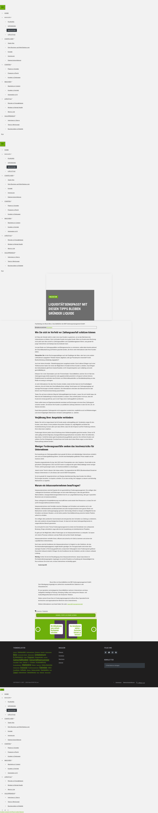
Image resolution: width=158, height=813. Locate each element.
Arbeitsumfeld (22, 652)
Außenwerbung (30, 652)
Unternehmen (22, 672)
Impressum (11, 56)
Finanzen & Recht (13, 73)
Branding (43, 652)
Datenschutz (31, 655)
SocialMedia (16, 670)
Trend (15, 672)
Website (42, 672)
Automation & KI (13, 94)
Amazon (15, 652)
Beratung (37, 652)
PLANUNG (11, 21)
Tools (50, 670)
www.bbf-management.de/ (75, 604)
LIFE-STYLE (11, 34)
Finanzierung (39, 657)
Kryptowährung (41, 662)
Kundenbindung (17, 665)
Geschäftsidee (20, 660)
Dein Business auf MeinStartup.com (19, 47)
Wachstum (61, 659)
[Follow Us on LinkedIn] (116, 652)
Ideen (20, 662)
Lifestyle (61, 662)
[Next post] (93, 629)
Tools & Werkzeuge (14, 124)
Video (38, 672)
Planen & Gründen (13, 69)
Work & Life (11, 111)
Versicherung (31, 672)
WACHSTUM (12, 30)
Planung (61, 652)
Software (23, 670)
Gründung (61, 655)
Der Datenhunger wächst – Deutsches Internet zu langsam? (75, 630)
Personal (23, 667)
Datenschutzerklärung (14, 60)
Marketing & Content (14, 86)
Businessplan (49, 652)
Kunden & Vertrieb (13, 90)
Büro (15, 655)
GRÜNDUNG (12, 26)
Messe (34, 665)
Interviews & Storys (14, 120)
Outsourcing (16, 667)
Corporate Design (22, 655)
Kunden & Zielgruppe (14, 77)
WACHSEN (8, 81)
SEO (49, 667)
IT (28, 662)
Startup (29, 670)
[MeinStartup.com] (7, 4)
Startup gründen (35, 670)
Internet (25, 662)
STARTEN (8, 64)
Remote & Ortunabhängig (15, 103)
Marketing (26, 665)
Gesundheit (16, 662)
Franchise (45, 657)
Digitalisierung (40, 655)
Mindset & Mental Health (15, 107)
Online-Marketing (47, 665)
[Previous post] (37, 629)
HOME (7, 13)
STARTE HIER (9, 39)
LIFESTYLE (8, 99)
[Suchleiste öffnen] (2, 134)
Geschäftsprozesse (39, 660)
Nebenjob (38, 665)
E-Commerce (18, 657)
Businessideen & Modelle (15, 129)
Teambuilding (45, 670)
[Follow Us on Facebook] (105, 652)
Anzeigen (49, 327)
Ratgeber (45, 611)
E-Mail (25, 657)
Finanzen (39, 611)
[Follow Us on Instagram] (112, 652)
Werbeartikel (48, 672)
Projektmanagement (33, 667)
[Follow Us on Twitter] (109, 652)
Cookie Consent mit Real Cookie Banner (12, 812)
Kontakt (10, 51)
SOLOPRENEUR (10, 116)
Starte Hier (11, 43)
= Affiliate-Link (140, 682)
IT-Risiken (32, 662)
